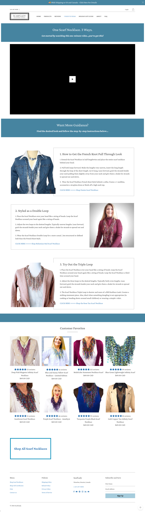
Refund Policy (46, 485)
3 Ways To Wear (70, 16)
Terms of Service (47, 492)
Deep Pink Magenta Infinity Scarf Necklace (25, 351)
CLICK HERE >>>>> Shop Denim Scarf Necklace (79, 190)
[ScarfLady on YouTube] (76, 491)
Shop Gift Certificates (16, 485)
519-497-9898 (14, 9)
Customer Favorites (72, 328)
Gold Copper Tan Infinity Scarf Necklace (120, 397)
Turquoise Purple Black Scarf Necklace (88, 397)
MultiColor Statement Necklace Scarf (88, 351)
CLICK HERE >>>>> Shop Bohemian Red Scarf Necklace (37, 243)
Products (47, 16)
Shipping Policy (47, 482)
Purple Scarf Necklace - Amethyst (56, 397)
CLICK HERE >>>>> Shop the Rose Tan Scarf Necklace (81, 303)
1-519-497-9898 (79, 487)
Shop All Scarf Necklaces (30, 448)
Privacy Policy (46, 489)
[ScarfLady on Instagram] (82, 491)
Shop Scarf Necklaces (16, 482)
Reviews (58, 16)
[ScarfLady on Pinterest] (79, 491)
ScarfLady (18, 505)
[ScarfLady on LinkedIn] (85, 491)
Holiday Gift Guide (86, 16)
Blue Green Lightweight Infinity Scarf (120, 351)
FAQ (105, 16)
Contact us (13, 492)
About (98, 16)
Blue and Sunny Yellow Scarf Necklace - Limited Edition (56, 351)
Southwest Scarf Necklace (25, 397)
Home (39, 16)
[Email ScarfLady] (88, 491)
